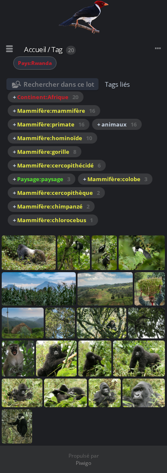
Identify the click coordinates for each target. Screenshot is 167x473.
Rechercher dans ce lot (59, 84)
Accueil (35, 49)
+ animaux (117, 124)
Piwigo (83, 463)
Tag (57, 49)
